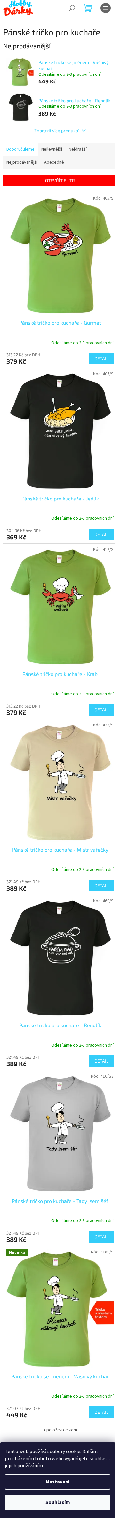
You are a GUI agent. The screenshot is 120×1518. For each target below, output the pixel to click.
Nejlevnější (51, 149)
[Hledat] (72, 8)
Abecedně (54, 162)
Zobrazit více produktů (57, 130)
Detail (101, 358)
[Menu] (105, 8)
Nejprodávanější (21, 162)
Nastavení (57, 1481)
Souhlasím (57, 1502)
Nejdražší (78, 149)
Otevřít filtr (60, 180)
